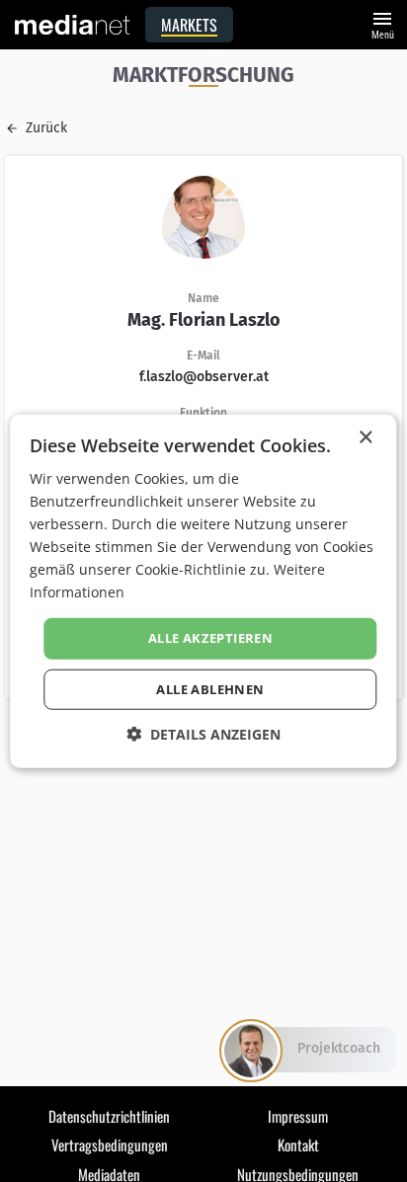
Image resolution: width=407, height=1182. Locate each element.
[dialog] (203, 591)
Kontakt (298, 1144)
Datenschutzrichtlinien (109, 1116)
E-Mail (203, 355)
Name (203, 298)
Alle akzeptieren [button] (210, 638)
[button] (203, 734)
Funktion (203, 413)
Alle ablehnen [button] (210, 689)
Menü (382, 23)
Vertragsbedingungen (109, 1144)
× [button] (365, 437)
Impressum (298, 1116)
